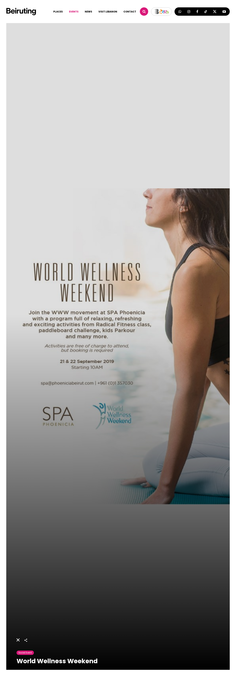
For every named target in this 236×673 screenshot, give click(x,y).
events (74, 11)
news (88, 11)
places (58, 11)
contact (129, 11)
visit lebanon (107, 11)
